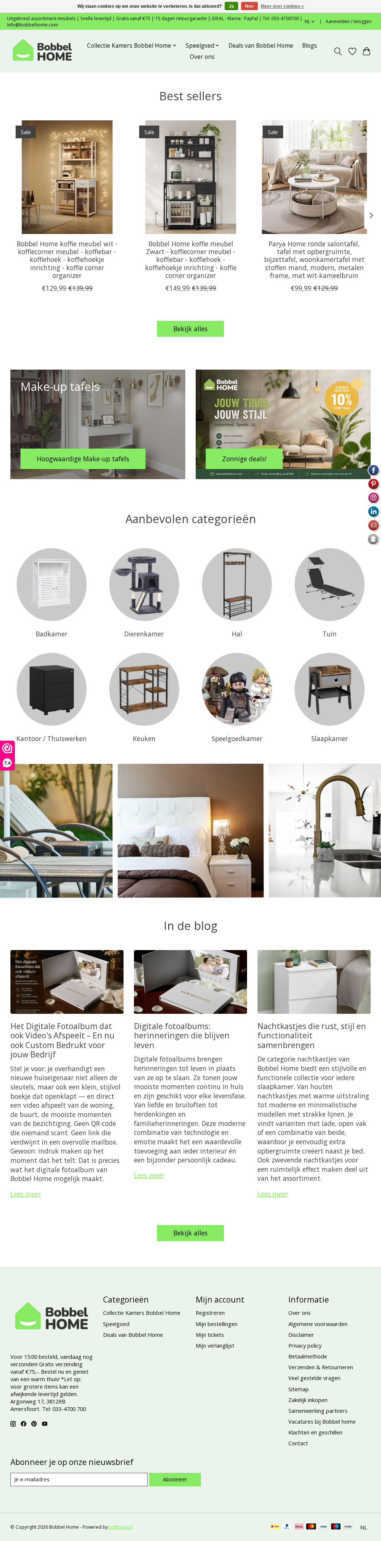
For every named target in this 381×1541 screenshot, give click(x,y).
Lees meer (25, 1193)
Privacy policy (304, 1345)
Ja (231, 6)
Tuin (330, 633)
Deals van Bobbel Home (260, 46)
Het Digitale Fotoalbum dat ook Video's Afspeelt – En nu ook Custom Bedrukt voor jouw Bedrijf (62, 1040)
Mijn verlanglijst (215, 1345)
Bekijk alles (190, 328)
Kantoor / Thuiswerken (51, 738)
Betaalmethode (307, 1356)
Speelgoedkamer (237, 738)
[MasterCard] (311, 1527)
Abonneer (175, 1479)
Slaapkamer (329, 738)
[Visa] (323, 1527)
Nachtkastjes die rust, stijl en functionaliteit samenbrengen (311, 1035)
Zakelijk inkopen (307, 1400)
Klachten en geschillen (315, 1432)
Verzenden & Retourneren (320, 1367)
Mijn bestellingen (216, 1324)
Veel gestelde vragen (314, 1378)
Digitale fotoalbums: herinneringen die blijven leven (182, 1035)
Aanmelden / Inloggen (349, 21)
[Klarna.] (299, 1527)
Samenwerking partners (318, 1410)
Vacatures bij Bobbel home (322, 1421)
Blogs (309, 46)
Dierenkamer (144, 633)
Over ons (202, 57)
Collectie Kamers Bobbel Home (141, 1312)
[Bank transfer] (348, 1527)
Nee (249, 6)
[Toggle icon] (337, 51)
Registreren (210, 1312)
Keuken (144, 738)
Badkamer (51, 633)
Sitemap (298, 1389)
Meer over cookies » (282, 6)
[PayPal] (287, 1527)
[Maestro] (336, 1527)
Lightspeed (120, 1527)
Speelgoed (116, 1324)
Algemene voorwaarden (318, 1324)
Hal (237, 633)
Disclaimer (301, 1334)
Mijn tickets (210, 1334)
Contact (298, 1443)
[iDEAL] (274, 1527)
